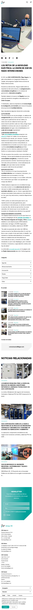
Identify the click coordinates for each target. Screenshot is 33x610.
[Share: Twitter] (9, 58)
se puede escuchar (14, 249)
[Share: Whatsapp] (13, 58)
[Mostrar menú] (31, 2)
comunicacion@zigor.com (16, 346)
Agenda (4, 263)
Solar (3, 281)
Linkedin (14, 595)
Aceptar (5, 607)
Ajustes (13, 607)
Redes (4, 274)
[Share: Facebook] (2, 58)
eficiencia (3, 136)
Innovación (11, 62)
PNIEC (29, 219)
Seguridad (5, 277)
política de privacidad (21, 511)
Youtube (20, 595)
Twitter (8, 595)
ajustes (23, 603)
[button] (27, 2)
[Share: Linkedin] (17, 58)
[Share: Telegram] (5, 58)
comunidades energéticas (11, 134)
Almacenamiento (7, 266)
